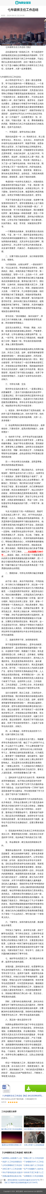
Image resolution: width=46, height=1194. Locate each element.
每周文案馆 (19, 1191)
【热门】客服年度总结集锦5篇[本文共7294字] (21, 1182)
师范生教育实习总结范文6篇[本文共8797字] (24, 1180)
